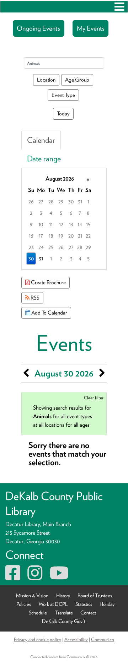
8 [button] (88, 212)
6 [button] (71, 212)
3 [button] (41, 212)
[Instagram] (34, 577)
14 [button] (80, 224)
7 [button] (80, 212)
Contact (88, 612)
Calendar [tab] (41, 140)
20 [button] (71, 235)
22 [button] (88, 235)
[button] (119, 6)
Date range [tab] (44, 158)
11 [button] (51, 224)
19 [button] (61, 235)
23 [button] (31, 247)
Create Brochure (48, 282)
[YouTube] (59, 577)
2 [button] (31, 212)
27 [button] (40, 201)
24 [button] (41, 247)
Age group (77, 79)
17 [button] (41, 235)
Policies (23, 604)
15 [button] (88, 224)
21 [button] (80, 235)
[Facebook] (12, 577)
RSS (34, 297)
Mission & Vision (32, 595)
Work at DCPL (53, 604)
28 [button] (51, 201)
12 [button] (61, 224)
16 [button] (31, 235)
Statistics (83, 604)
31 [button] (80, 201)
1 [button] (88, 201)
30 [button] (71, 201)
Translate (64, 612)
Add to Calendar (48, 312)
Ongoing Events (38, 28)
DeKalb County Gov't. (64, 621)
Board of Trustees (95, 595)
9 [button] (31, 224)
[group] (64, 219)
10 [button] (40, 224)
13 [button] (71, 224)
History (63, 595)
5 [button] (61, 212)
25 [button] (50, 247)
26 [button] (31, 201)
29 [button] (61, 201)
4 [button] (50, 212)
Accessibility (76, 639)
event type (63, 95)
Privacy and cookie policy (37, 639)
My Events (91, 28)
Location (46, 79)
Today (63, 113)
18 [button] (51, 235)
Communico (102, 639)
